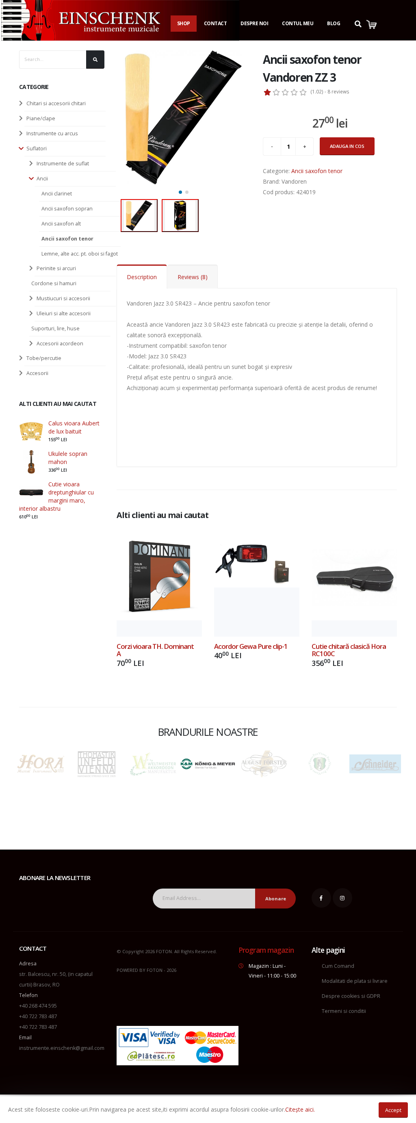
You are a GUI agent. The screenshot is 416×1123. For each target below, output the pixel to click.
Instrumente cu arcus (52, 133)
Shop (183, 23)
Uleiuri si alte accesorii (64, 313)
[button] (180, 192)
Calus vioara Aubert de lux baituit (74, 427)
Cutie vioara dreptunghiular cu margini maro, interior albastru (56, 496)
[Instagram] (342, 898)
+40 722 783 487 (38, 1016)
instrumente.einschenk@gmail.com (61, 1048)
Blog (333, 23)
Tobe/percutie (43, 358)
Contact (215, 23)
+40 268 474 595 (38, 1005)
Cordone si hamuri (53, 283)
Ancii (42, 178)
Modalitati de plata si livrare (355, 981)
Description (142, 277)
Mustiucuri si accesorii (63, 298)
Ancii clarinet (56, 193)
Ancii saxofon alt (61, 223)
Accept (393, 1110)
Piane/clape (40, 118)
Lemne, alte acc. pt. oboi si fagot (79, 253)
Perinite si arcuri (56, 268)
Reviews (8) (193, 277)
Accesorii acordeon (60, 343)
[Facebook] (321, 898)
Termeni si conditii (344, 1011)
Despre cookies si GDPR (351, 996)
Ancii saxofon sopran (67, 208)
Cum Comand (338, 966)
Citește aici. (300, 1109)
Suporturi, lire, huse (55, 328)
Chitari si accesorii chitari (56, 103)
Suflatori (36, 148)
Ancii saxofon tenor (67, 238)
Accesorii (37, 373)
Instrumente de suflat (63, 163)
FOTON (154, 970)
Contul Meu (297, 23)
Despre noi (254, 23)
